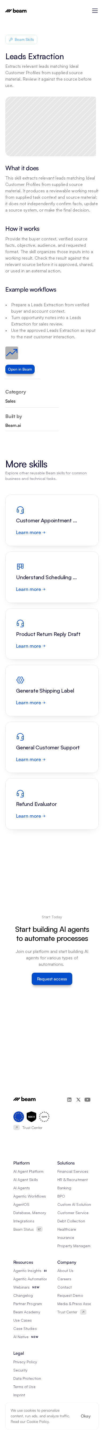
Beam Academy (26, 1312)
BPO (61, 1196)
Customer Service (73, 1212)
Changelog (23, 1295)
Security (20, 1370)
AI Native (21, 1336)
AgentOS (21, 1204)
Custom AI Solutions (75, 1204)
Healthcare (66, 1229)
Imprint (19, 1395)
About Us (65, 1270)
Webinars (21, 1287)
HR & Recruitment (72, 1179)
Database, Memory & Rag (35, 1212)
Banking (64, 1188)
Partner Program (27, 1303)
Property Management (76, 1245)
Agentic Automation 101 (33, 1279)
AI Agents (21, 1188)
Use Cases (22, 1320)
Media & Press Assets (75, 1303)
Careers (64, 1279)
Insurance (65, 1237)
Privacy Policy (25, 1362)
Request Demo (70, 1295)
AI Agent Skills (25, 1179)
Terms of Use (24, 1386)
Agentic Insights (27, 1270)
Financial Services (72, 1171)
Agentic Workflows (29, 1196)
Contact (64, 1287)
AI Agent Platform (28, 1171)
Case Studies (25, 1328)
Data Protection (27, 1378)
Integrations (23, 1221)
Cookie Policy (38, 1421)
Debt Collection (71, 1221)
